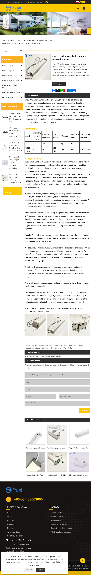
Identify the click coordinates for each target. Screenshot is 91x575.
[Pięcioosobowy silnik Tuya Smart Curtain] (35, 461)
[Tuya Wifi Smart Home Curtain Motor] (79, 434)
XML (69, 569)
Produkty (11, 40)
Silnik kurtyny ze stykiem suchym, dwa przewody (36, 448)
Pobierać (10, 528)
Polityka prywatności (81, 569)
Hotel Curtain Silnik (31, 356)
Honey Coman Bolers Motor (9, 86)
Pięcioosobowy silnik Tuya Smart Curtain (36, 475)
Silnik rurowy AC (8, 71)
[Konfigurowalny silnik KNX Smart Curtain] (57, 461)
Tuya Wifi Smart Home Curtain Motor (79, 448)
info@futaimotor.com (17, 2)
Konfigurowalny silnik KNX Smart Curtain (57, 475)
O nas (9, 516)
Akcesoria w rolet (8, 97)
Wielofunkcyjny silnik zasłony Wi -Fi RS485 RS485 (57, 448)
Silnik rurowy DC (8, 66)
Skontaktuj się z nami (15, 536)
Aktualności (11, 524)
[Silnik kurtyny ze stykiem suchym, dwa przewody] (35, 434)
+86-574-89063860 (36, 2)
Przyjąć (40, 569)
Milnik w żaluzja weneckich (11, 92)
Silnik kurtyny (21, 40)
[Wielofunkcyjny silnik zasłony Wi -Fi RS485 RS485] (57, 434)
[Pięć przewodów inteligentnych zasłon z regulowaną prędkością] (79, 461)
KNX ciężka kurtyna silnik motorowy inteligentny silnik (21, 43)
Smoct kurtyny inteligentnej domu (40, 40)
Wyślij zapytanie (59, 84)
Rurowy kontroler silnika (10, 81)
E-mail (68, 573)
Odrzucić (29, 569)
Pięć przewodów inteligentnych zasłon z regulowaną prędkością (79, 475)
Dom (3, 40)
